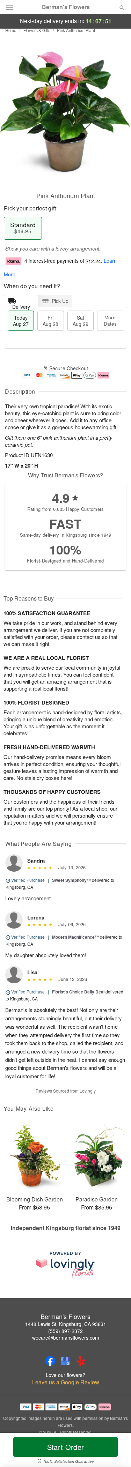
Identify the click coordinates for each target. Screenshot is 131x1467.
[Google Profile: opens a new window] (66, 1361)
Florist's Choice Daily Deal (78, 992)
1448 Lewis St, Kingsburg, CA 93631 (65, 1323)
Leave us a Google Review (65, 1382)
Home (10, 30)
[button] (116, 1451)
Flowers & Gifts (36, 30)
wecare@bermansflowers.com (65, 1337)
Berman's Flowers (66, 7)
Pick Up (60, 300)
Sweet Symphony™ (71, 880)
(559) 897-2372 (65, 1330)
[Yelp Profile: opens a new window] (81, 1361)
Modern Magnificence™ (75, 937)
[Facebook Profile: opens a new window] (50, 1361)
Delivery (21, 305)
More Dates (110, 320)
